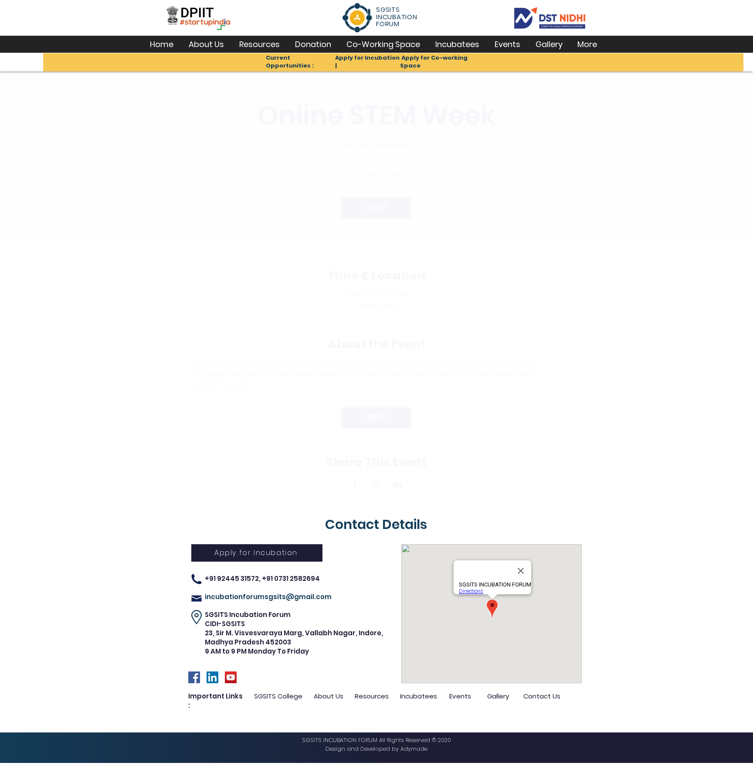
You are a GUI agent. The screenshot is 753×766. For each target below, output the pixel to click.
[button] (206, 44)
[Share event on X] (377, 484)
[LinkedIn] (212, 677)
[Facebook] (194, 677)
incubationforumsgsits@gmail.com (268, 596)
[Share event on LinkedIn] (398, 484)
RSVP (377, 207)
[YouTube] (231, 677)
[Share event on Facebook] (355, 484)
